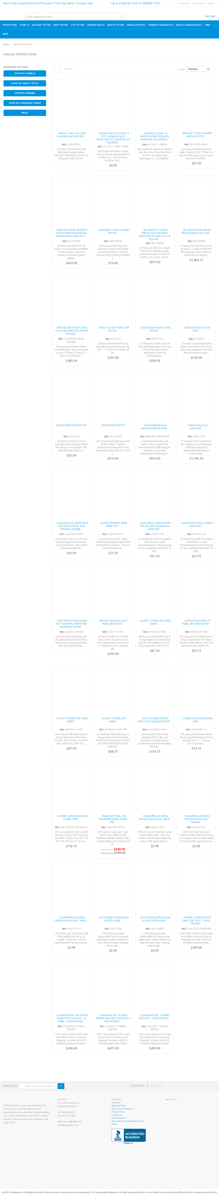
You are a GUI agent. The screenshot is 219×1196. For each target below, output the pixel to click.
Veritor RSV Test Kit (113, 425)
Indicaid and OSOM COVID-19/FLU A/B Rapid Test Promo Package (71, 330)
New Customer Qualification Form (128, 1121)
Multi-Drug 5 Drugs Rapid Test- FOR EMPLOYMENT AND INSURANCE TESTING (71, 623)
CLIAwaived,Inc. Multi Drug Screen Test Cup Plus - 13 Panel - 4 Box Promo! (72, 1018)
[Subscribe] (61, 1086)
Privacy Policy (118, 1112)
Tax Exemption (119, 1118)
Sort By (180, 69)
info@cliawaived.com (68, 1125)
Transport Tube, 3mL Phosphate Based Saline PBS (113, 819)
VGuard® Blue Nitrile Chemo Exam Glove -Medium (197, 819)
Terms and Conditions (122, 1109)
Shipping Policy (119, 1105)
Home (6, 44)
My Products (198, 3)
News (114, 1124)
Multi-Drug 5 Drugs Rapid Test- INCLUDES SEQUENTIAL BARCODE (155, 526)
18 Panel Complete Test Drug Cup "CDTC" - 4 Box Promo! (196, 920)
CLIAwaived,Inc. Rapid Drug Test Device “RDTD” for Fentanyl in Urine (72, 526)
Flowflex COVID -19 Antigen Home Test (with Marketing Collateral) (154, 136)
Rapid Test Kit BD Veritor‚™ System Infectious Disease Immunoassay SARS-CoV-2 (72, 233)
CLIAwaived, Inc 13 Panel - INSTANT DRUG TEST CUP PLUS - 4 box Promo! (113, 1018)
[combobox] (75, 16)
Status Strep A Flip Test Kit (71, 425)
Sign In (211, 3)
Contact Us (117, 1115)
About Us (116, 1102)
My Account (184, 3)
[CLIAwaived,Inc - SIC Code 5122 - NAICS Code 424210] (188, 1181)
